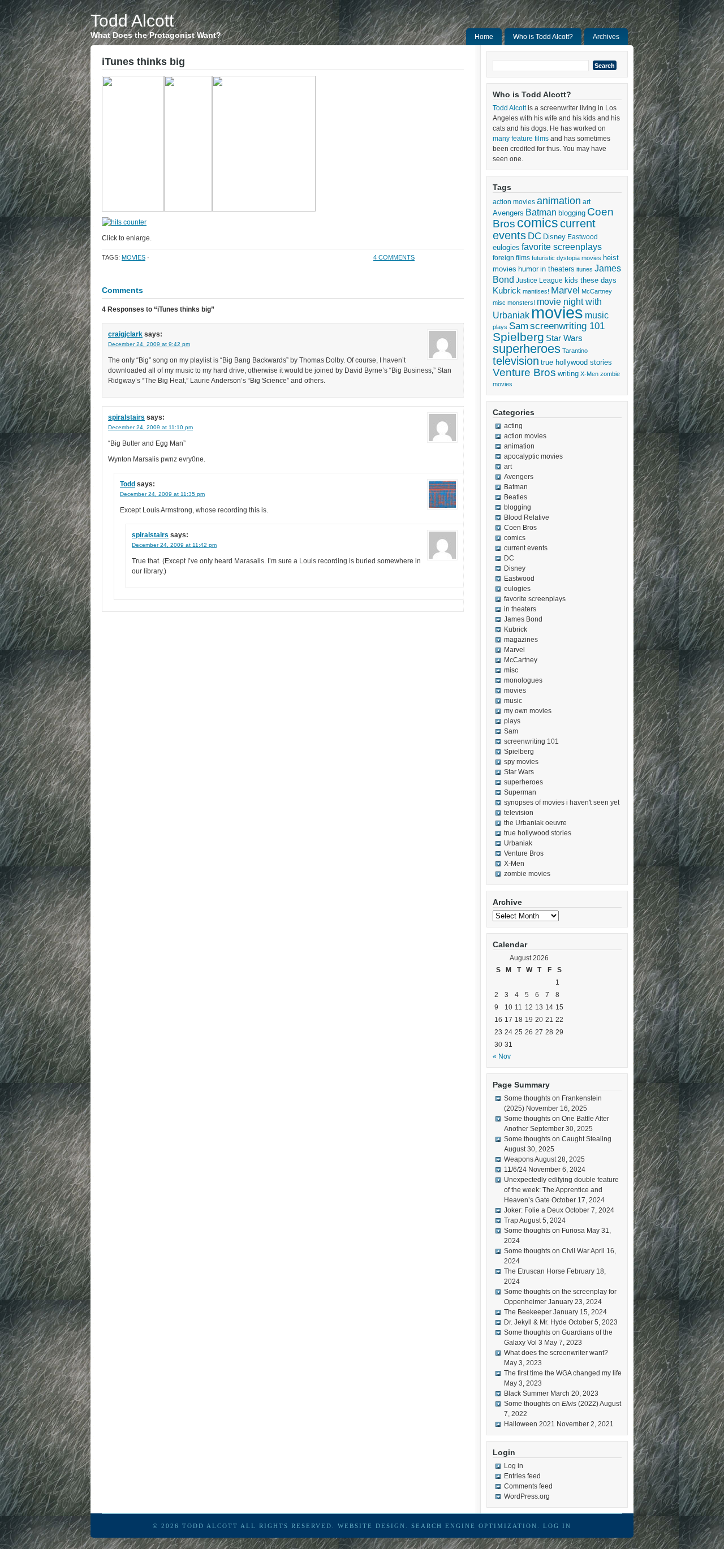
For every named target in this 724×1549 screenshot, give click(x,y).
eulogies (506, 247)
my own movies (527, 711)
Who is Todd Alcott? (543, 37)
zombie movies (527, 874)
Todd (127, 484)
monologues (523, 680)
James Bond (523, 619)
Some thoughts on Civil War (546, 1251)
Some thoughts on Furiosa (544, 1231)
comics (537, 223)
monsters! (521, 302)
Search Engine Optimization (474, 1525)
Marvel (565, 290)
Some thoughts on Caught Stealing (557, 1139)
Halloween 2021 (529, 1424)
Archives (606, 37)
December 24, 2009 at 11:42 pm (174, 545)
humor (528, 269)
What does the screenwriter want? (556, 1353)
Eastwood (582, 237)
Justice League (539, 280)
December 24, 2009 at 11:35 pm (162, 494)
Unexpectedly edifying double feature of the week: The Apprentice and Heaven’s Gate (561, 1190)
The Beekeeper (527, 1312)
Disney (554, 236)
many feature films (521, 139)
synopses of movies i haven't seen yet (561, 802)
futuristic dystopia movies (566, 257)
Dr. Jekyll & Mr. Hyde (535, 1322)
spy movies (521, 762)
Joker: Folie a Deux (533, 1210)
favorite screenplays (562, 247)
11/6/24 (515, 1169)
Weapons (518, 1159)
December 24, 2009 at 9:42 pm (149, 344)
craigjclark (125, 334)
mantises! (536, 291)
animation (559, 200)
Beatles (515, 497)
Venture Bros (524, 372)
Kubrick (507, 290)
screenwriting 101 (567, 326)
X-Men (589, 373)
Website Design (372, 1525)
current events (526, 548)
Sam (518, 326)
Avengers (508, 213)
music (597, 315)
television (516, 361)
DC (534, 235)
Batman (541, 212)
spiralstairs (126, 417)
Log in (513, 1466)
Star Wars (564, 338)
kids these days (590, 280)
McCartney (596, 291)
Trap (511, 1220)
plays (500, 326)
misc (499, 302)
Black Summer (526, 1393)
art (587, 202)
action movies (514, 202)
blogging (571, 213)
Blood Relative (526, 517)
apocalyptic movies (533, 456)
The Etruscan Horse (534, 1271)
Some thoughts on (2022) (551, 1404)
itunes (584, 269)
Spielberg (518, 336)
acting (513, 426)
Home (484, 37)
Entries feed (522, 1476)
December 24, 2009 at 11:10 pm (150, 427)
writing (568, 373)
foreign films (511, 257)
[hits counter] (124, 222)
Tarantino (575, 350)
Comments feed (528, 1486)
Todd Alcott (132, 20)
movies (133, 257)
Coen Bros (520, 528)
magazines (521, 640)
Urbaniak (518, 843)
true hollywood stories (576, 362)
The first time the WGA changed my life (563, 1373)
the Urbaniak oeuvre (535, 823)
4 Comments (394, 257)
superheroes (527, 349)
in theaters (557, 269)
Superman (520, 792)
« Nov (502, 1056)
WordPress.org (527, 1496)
